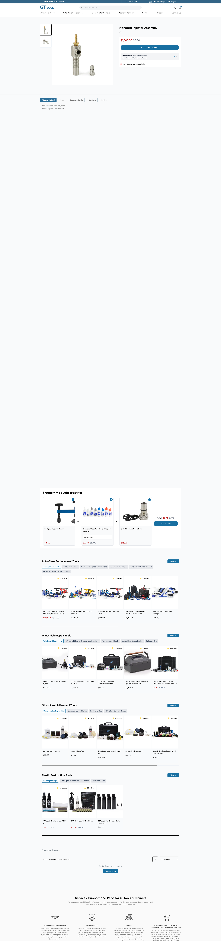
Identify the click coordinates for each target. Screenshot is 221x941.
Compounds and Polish (77, 711)
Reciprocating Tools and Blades (94, 567)
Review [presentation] (104, 100)
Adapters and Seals (110, 641)
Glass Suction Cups (118, 567)
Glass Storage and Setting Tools (56, 571)
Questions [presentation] (92, 100)
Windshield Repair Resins (132, 641)
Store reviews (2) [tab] (64, 859)
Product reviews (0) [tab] (49, 859)
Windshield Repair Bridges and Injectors (82, 641)
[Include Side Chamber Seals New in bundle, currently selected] (149, 499)
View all (173, 561)
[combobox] (112, 7)
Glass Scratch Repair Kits (53, 711)
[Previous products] (44, 597)
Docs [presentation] (62, 100)
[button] (58, 578)
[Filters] (155, 859)
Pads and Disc (96, 711)
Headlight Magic (50, 781)
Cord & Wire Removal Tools (141, 567)
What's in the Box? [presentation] (48, 100)
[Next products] (177, 597)
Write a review (110, 871)
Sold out (165, 675)
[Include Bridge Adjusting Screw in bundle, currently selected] (73, 499)
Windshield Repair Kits (52, 641)
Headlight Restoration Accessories (75, 781)
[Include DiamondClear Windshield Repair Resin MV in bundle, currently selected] (111, 499)
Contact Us (176, 13)
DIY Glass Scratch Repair (116, 711)
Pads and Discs (99, 781)
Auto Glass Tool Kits (51, 567)
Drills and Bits (151, 641)
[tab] (48, 100)
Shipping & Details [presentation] (76, 100)
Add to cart (166, 523)
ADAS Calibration (70, 567)
